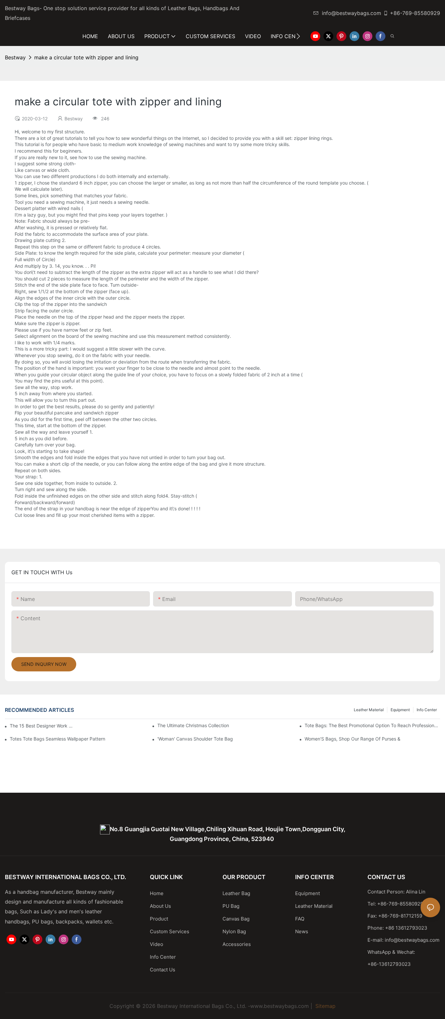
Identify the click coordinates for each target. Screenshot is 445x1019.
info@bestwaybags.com (351, 13)
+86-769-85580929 (415, 13)
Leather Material (369, 709)
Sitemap (325, 1006)
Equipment (400, 709)
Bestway (15, 57)
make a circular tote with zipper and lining (86, 57)
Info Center (427, 709)
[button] (298, 36)
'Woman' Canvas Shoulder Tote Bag (195, 739)
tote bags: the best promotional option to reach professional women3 (372, 725)
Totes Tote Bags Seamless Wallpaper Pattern (57, 739)
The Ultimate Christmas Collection (193, 725)
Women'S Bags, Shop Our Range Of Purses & (352, 739)
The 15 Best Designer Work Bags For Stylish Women (42, 725)
